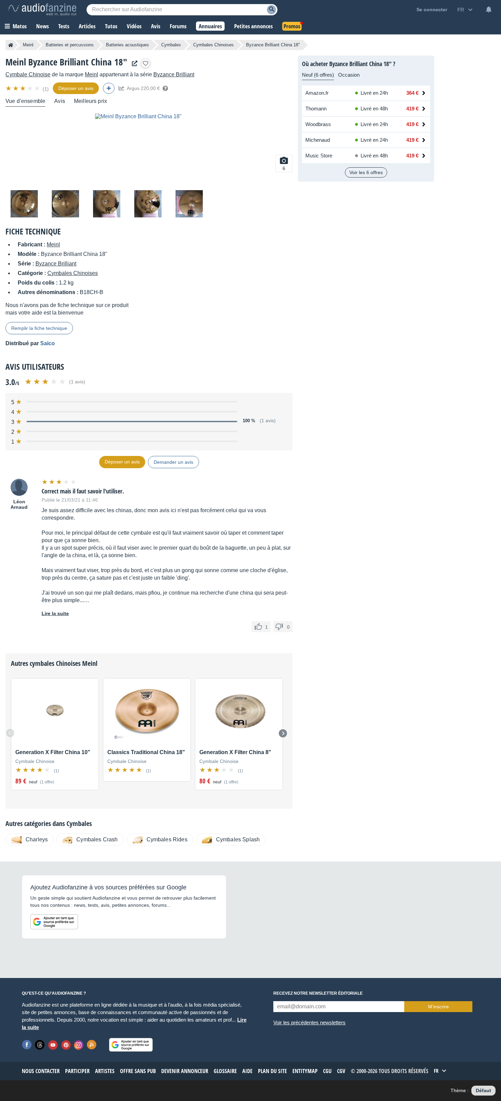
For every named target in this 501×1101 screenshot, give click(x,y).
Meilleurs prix (90, 101)
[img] (23, 88)
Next (283, 733)
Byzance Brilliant (173, 74)
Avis (59, 101)
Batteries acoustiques (127, 44)
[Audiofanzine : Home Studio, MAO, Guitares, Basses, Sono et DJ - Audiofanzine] (42, 9)
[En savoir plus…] (165, 88)
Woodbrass (318, 124)
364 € (412, 93)
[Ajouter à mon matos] (145, 63)
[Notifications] (489, 9)
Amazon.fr (317, 93)
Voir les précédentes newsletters (309, 1022)
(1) (46, 89)
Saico (47, 343)
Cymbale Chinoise (27, 74)
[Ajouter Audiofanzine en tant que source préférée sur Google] (54, 921)
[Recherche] (271, 9)
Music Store (318, 155)
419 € (412, 108)
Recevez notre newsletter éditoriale (318, 993)
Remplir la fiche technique (39, 328)
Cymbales (171, 44)
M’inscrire (438, 1006)
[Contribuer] (109, 88)
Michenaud (317, 140)
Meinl (28, 44)
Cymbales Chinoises (213, 44)
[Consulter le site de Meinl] (132, 63)
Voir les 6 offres (366, 172)
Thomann (316, 108)
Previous (10, 733)
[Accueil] (10, 45)
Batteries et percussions (70, 44)
